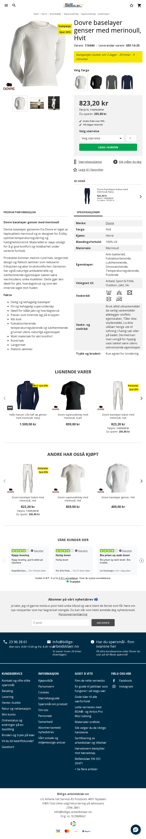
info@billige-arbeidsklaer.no (66, 644)
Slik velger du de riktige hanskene (90, 730)
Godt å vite (84, 674)
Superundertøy (71, 13)
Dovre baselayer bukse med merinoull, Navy (112, 190)
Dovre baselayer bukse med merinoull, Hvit (118, 416)
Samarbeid (45, 722)
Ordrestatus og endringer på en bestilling (12, 724)
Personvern (46, 686)
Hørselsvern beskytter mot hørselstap (90, 751)
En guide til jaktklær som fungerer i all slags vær (91, 688)
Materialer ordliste (87, 722)
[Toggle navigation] (6, 5)
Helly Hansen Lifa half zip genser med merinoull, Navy (28, 416)
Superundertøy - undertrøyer (95, 13)
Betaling (7, 691)
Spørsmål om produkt (52, 704)
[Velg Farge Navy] (127, 83)
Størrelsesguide (48, 698)
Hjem (36, 13)
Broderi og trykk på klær (18, 735)
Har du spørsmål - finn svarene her (115, 644)
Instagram (125, 686)
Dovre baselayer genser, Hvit (118, 497)
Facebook (125, 681)
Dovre (110, 223)
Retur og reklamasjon (16, 709)
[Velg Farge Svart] (96, 83)
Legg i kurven (108, 147)
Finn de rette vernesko (90, 681)
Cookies (43, 692)
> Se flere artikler (86, 769)
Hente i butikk (11, 703)
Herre (44, 13)
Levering (8, 697)
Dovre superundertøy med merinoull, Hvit (73, 499)
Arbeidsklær (55, 13)
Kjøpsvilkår (45, 681)
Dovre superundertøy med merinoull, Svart (73, 416)
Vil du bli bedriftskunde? (18, 741)
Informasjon (48, 674)
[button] (136, 830)
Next (75, 53)
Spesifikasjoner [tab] (88, 212)
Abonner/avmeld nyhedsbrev (49, 730)
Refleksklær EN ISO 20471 (87, 761)
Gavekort (8, 747)
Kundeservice (12, 674)
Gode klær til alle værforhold (86, 699)
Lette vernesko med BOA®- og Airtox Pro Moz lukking (89, 711)
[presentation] (139, 398)
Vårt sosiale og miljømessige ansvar (52, 740)
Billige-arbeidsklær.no (73, 794)
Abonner (103, 622)
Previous (77, 196)
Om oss (43, 710)
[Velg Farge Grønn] (112, 83)
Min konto (9, 714)
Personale (45, 716)
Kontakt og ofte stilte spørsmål (16, 683)
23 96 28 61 (18, 642)
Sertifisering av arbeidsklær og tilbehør (90, 740)
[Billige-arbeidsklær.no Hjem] (73, 5)
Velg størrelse (89, 131)
